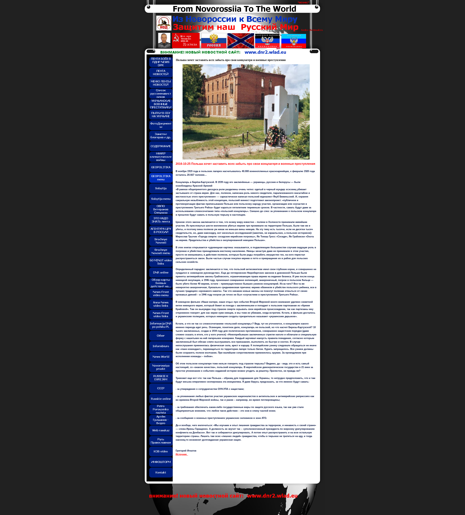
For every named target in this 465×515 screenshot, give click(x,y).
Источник (182, 454)
